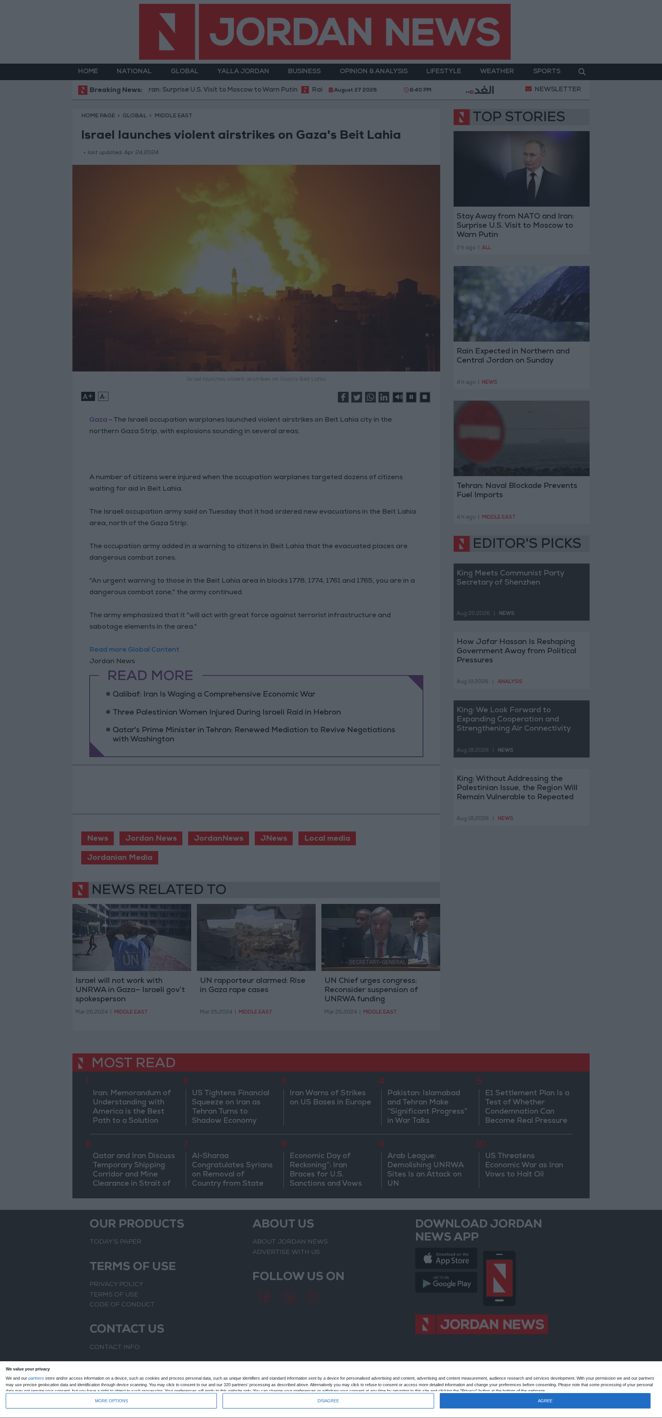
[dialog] (331, 1390)
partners (36, 1378)
